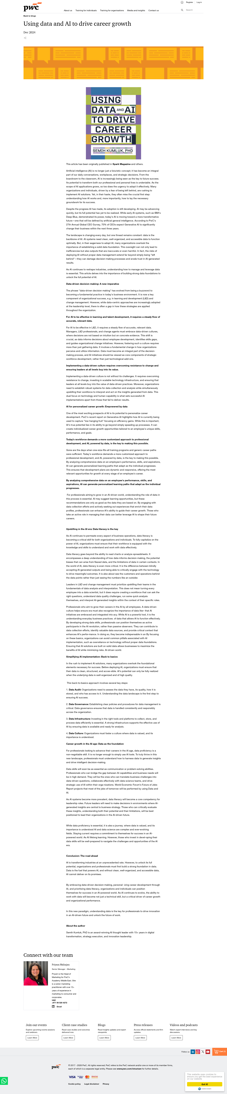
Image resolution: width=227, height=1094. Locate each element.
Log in (199, 2)
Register (189, 2)
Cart (221, 1051)
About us (68, 10)
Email (59, 1006)
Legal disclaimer (91, 1084)
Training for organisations (112, 10)
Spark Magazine (122, 164)
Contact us (153, 10)
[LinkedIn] (193, 1052)
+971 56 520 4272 (59, 1003)
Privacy (106, 1084)
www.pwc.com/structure (129, 1068)
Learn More (32, 1038)
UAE (54, 1000)
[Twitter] (203, 1052)
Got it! (205, 1084)
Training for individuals (86, 10)
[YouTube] (208, 1052)
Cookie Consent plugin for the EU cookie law (204, 1088)
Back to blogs (30, 16)
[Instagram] (198, 1052)
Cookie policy (74, 1084)
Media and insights (136, 10)
